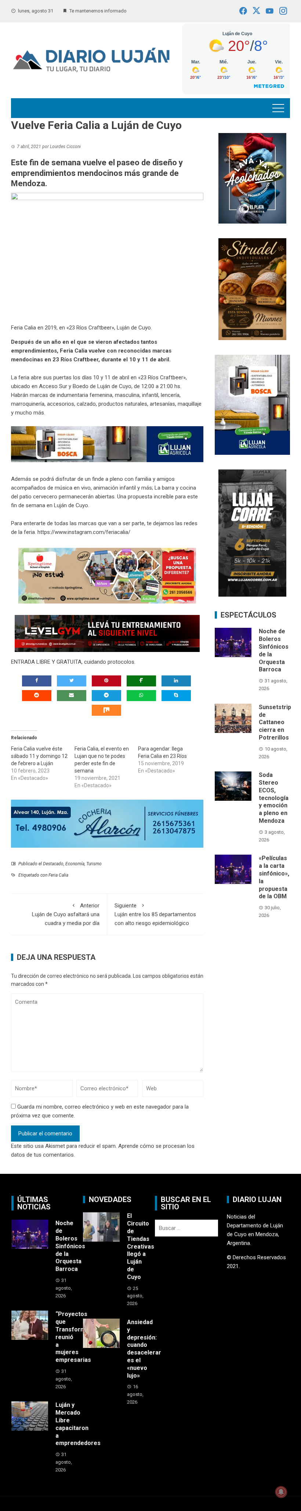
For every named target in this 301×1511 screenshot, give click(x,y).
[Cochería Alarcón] (107, 823)
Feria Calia (58, 875)
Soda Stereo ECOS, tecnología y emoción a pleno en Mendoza (274, 797)
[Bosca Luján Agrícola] (107, 444)
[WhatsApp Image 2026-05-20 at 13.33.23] (252, 288)
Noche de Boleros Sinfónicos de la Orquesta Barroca (70, 1246)
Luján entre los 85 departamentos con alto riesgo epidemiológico (155, 914)
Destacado (53, 863)
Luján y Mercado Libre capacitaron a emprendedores (78, 1423)
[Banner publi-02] (252, 533)
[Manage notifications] (281, 1492)
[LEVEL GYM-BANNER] (107, 633)
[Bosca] (252, 404)
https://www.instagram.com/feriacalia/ (83, 532)
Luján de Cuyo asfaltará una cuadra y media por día (65, 914)
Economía (74, 863)
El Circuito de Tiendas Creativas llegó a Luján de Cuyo (140, 1246)
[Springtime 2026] (107, 575)
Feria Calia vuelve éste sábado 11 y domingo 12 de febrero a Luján (39, 756)
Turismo (94, 863)
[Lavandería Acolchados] (252, 177)
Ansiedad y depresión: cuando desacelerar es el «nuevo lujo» (144, 1349)
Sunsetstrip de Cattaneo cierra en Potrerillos (275, 722)
